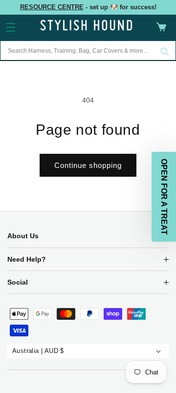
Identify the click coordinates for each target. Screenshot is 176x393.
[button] (11, 27)
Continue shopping (88, 165)
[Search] (165, 51)
